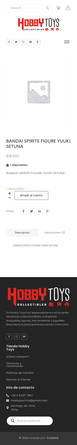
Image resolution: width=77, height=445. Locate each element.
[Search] (47, 8)
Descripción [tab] (22, 232)
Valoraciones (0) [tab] (54, 232)
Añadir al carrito (31, 195)
